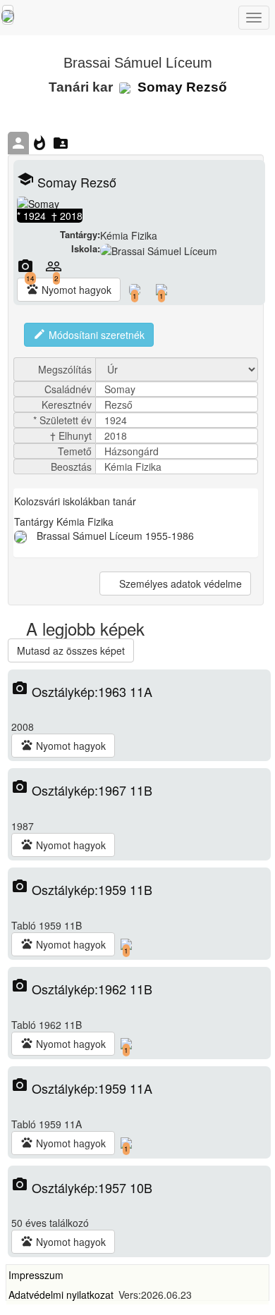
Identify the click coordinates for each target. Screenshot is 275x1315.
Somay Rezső (180, 87)
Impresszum (35, 1275)
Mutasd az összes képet (71, 650)
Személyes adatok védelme (179, 583)
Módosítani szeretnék (89, 335)
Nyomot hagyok (68, 290)
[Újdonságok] (7, 15)
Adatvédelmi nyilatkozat (61, 1295)
